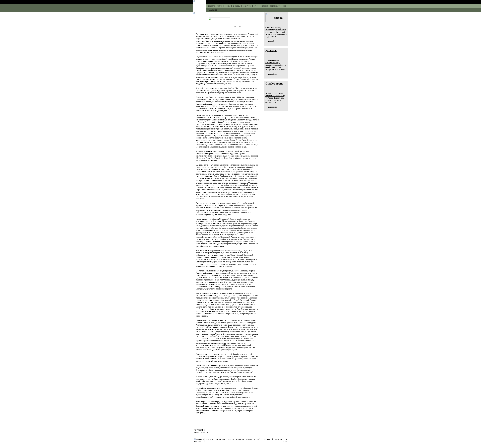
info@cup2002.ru (201, 432)
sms (284, 6)
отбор (256, 6)
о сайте (285, 440)
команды (236, 6)
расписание (221, 439)
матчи (219, 6)
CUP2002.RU (199, 430)
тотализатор (275, 6)
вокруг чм (247, 6)
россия (227, 6)
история (264, 6)
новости (211, 6)
